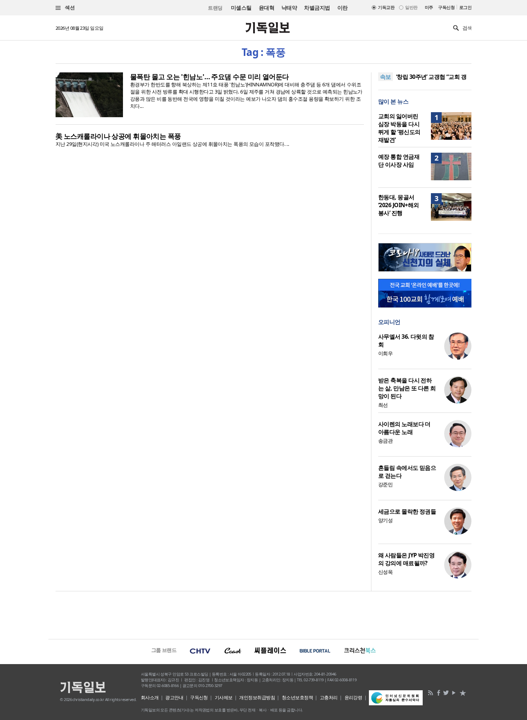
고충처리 (329, 697)
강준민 (385, 484)
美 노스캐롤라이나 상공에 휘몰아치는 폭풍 (118, 136)
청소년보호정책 (297, 697)
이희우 (385, 353)
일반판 (411, 7)
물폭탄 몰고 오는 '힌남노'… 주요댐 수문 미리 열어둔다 (209, 76)
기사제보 (224, 697)
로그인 (465, 7)
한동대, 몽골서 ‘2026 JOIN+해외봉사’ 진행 (398, 205)
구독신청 (446, 7)
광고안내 (174, 697)
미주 (429, 7)
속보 (385, 77)
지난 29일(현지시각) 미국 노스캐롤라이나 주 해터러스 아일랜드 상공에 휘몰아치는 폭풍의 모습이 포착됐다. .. (172, 143)
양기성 (385, 520)
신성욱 (385, 571)
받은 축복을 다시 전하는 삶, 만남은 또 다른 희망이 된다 (407, 388)
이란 (342, 7)
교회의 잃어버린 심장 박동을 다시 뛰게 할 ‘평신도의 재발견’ (399, 128)
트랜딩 (215, 7)
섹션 (69, 7)
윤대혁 (266, 7)
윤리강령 (353, 697)
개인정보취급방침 (257, 697)
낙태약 (289, 7)
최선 (383, 404)
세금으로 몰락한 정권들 (407, 511)
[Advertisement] (263, 614)
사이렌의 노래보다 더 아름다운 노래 (404, 428)
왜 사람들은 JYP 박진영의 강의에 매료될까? (406, 559)
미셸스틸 (241, 7)
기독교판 (386, 7)
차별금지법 (317, 7)
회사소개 (150, 697)
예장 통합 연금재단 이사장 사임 (398, 160)
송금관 (385, 440)
